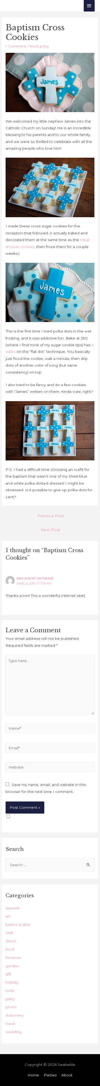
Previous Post (50, 516)
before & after (18, 924)
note (10, 990)
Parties (50, 1075)
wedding (14, 1032)
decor (11, 941)
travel (10, 1023)
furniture (13, 957)
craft (9, 932)
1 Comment (16, 46)
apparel (12, 908)
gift (8, 974)
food (34, 46)
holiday (12, 982)
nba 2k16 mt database (35, 578)
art (8, 916)
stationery (14, 1015)
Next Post (50, 529)
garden (12, 966)
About (67, 1075)
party (44, 46)
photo (11, 1007)
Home (33, 1075)
